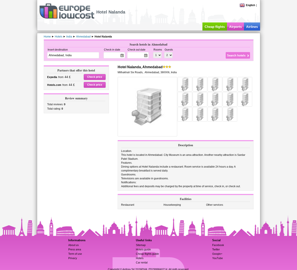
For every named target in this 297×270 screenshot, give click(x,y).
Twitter (216, 249)
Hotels (139, 258)
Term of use (75, 253)
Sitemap (141, 245)
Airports (235, 27)
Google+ (217, 253)
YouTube (217, 258)
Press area (74, 249)
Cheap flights (215, 27)
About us (73, 245)
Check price (94, 76)
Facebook (218, 245)
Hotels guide (143, 249)
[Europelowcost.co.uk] (66, 17)
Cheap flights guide (147, 253)
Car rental (142, 262)
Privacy (72, 258)
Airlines (252, 27)
